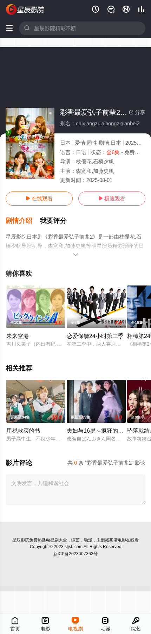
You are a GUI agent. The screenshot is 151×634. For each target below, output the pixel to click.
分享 (137, 112)
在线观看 (39, 198)
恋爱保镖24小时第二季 (95, 336)
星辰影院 (20, 540)
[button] (23, 221)
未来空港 (17, 336)
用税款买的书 (23, 430)
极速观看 (111, 198)
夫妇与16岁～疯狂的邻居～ (101, 430)
